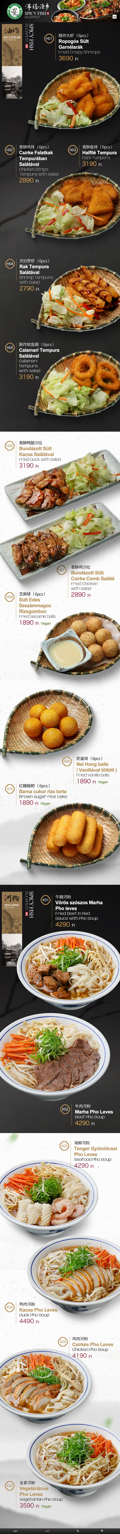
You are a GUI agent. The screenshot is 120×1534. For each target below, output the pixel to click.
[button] (114, 17)
